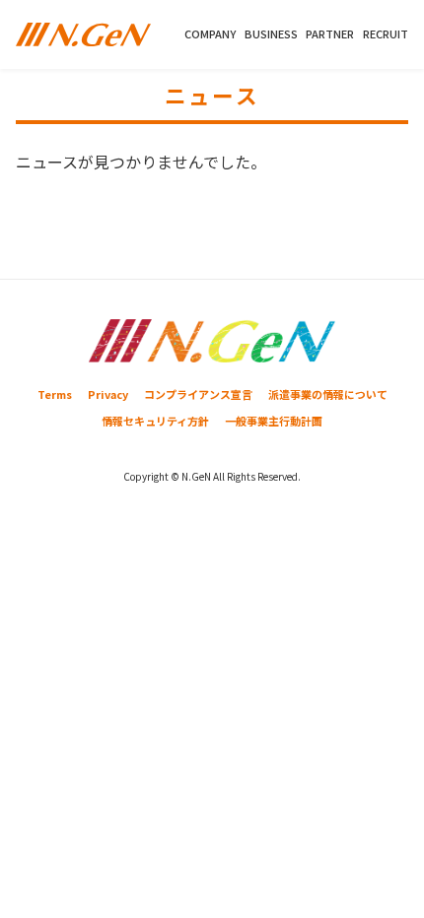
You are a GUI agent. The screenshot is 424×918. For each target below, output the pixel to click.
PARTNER (330, 33)
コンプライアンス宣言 (198, 394)
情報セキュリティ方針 (155, 420)
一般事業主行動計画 (273, 420)
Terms (54, 394)
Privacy (108, 394)
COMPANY (210, 33)
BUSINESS (271, 33)
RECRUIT (385, 33)
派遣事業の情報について (328, 394)
